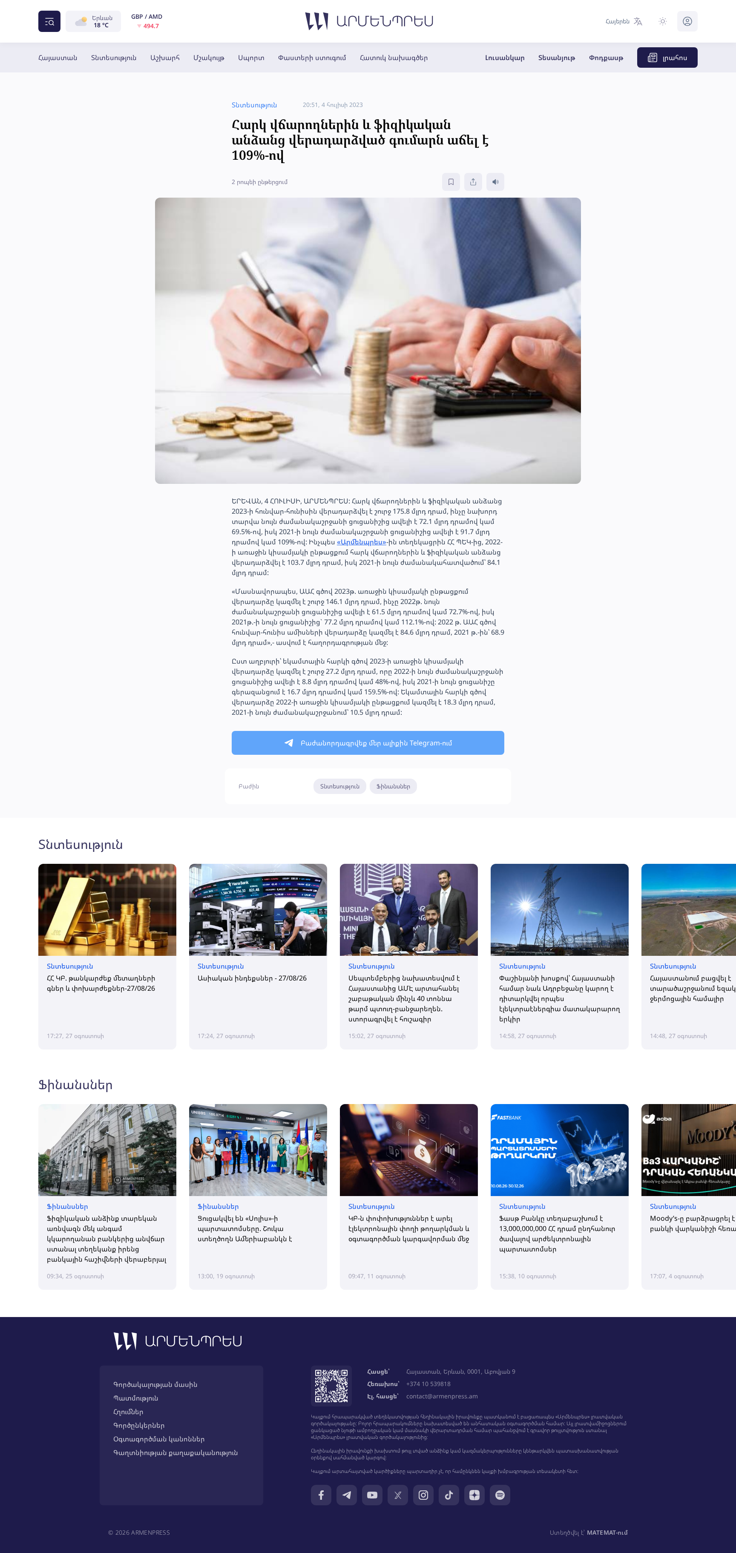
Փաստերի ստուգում (312, 57)
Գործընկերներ (139, 1425)
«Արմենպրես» (361, 541)
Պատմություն (135, 1398)
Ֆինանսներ (393, 786)
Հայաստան (58, 57)
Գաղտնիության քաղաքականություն (175, 1452)
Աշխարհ (165, 57)
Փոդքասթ (606, 57)
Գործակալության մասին (155, 1384)
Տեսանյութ (556, 57)
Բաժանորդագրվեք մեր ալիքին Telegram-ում (376, 743)
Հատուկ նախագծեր (394, 57)
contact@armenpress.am (442, 1396)
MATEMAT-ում (607, 1532)
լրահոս (675, 57)
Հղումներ (128, 1411)
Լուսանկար (505, 57)
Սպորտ (251, 57)
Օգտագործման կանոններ (159, 1439)
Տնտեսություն (114, 57)
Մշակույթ (208, 57)
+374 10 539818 (428, 1384)
